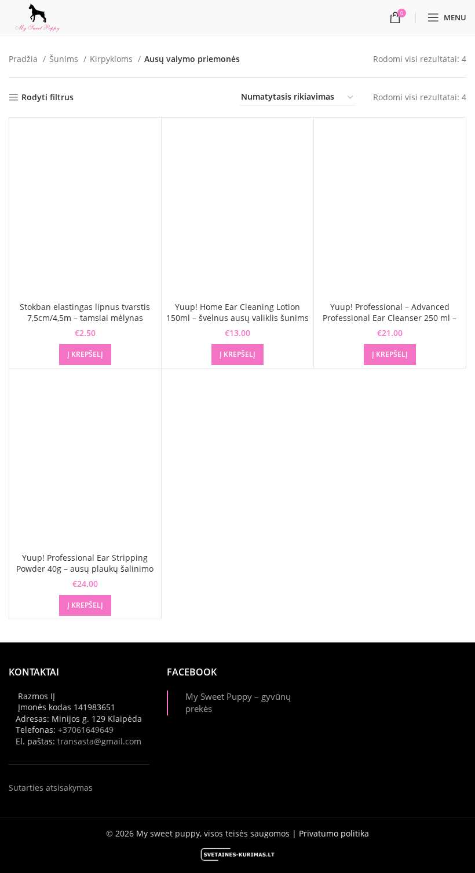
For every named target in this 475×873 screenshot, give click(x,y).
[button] (85, 354)
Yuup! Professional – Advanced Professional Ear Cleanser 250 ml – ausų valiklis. (389, 318)
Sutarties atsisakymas (51, 787)
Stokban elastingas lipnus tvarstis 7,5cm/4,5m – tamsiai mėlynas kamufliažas (85, 318)
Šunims (65, 58)
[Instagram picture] (348, 688)
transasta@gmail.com (99, 741)
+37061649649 (86, 729)
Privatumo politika (334, 833)
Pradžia (24, 58)
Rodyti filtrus (47, 98)
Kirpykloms (112, 58)
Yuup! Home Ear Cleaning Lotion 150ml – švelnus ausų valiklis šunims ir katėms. (237, 318)
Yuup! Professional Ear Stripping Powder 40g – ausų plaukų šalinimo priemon (85, 569)
